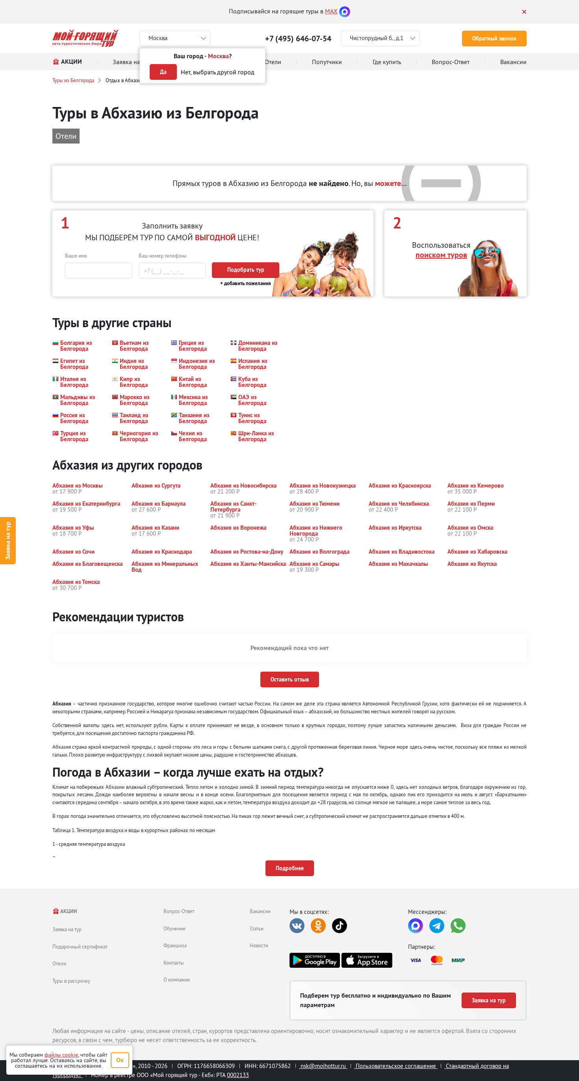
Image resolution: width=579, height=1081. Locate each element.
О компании (176, 979)
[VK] (297, 925)
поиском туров (441, 255)
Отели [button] (66, 136)
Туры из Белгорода (73, 80)
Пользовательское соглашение (396, 1066)
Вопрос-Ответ (178, 911)
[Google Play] (315, 960)
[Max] (344, 11)
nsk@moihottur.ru (323, 1066)
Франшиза (175, 945)
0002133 (238, 1075)
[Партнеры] (467, 960)
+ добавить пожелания (245, 283)
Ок (120, 1060)
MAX (331, 11)
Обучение (174, 928)
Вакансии (260, 911)
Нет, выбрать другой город (217, 72)
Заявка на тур (8, 540)
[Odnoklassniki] (318, 925)
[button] (77, 346)
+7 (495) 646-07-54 (298, 38)
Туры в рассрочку (71, 981)
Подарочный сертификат (80, 946)
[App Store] (366, 960)
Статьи (257, 928)
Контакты (173, 962)
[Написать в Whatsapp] (458, 925)
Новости (259, 945)
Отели (59, 963)
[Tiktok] (339, 925)
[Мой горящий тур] (85, 38)
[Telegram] (436, 925)
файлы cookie (61, 1054)
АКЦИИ (68, 911)
